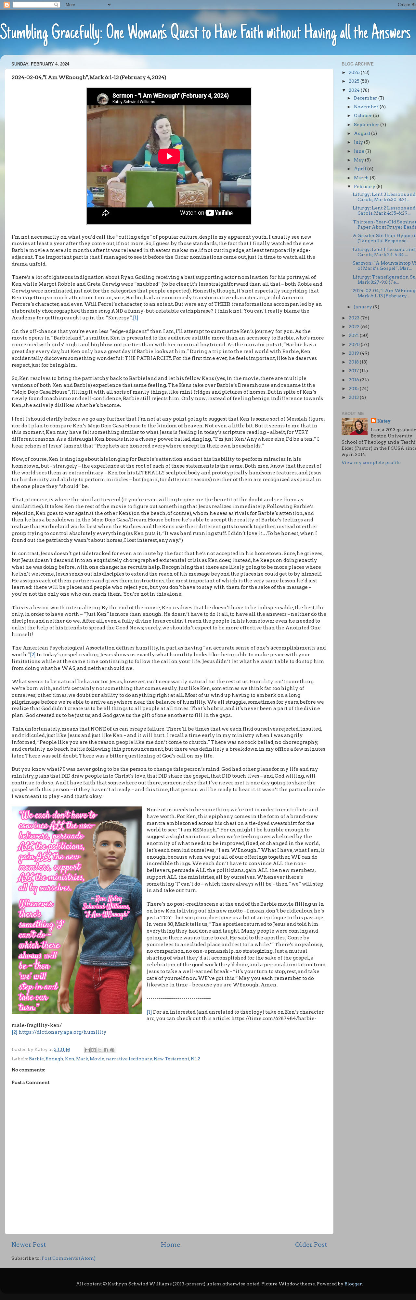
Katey (384, 420)
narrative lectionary (129, 1058)
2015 (354, 388)
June (359, 151)
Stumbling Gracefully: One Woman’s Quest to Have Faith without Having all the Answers (205, 33)
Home (170, 1244)
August (362, 133)
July (359, 142)
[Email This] (87, 1050)
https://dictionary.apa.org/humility (63, 1032)
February (365, 186)
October (363, 115)
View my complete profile (371, 462)
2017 (354, 370)
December (366, 98)
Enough (54, 1058)
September (367, 124)
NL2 (195, 1058)
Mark (82, 1058)
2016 (354, 379)
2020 (355, 344)
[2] (33, 655)
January (363, 306)
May (359, 159)
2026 (355, 72)
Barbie (36, 1058)
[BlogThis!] (93, 1050)
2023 (354, 317)
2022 (354, 326)
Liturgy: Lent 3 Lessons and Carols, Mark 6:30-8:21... (384, 197)
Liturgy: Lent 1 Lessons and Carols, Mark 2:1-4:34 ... (384, 252)
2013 (354, 397)
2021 (354, 335)
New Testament (171, 1058)
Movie (97, 1058)
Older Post (311, 1244)
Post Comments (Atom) (69, 1258)
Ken (69, 1058)
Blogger (353, 1283)
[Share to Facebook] (106, 1050)
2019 (354, 353)
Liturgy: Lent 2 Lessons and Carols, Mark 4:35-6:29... (384, 210)
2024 (355, 90)
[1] (135, 318)
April (360, 168)
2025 (354, 81)
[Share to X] (100, 1050)
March (362, 177)
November (367, 106)
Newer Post (28, 1244)
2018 (354, 361)
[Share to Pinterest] (112, 1050)
